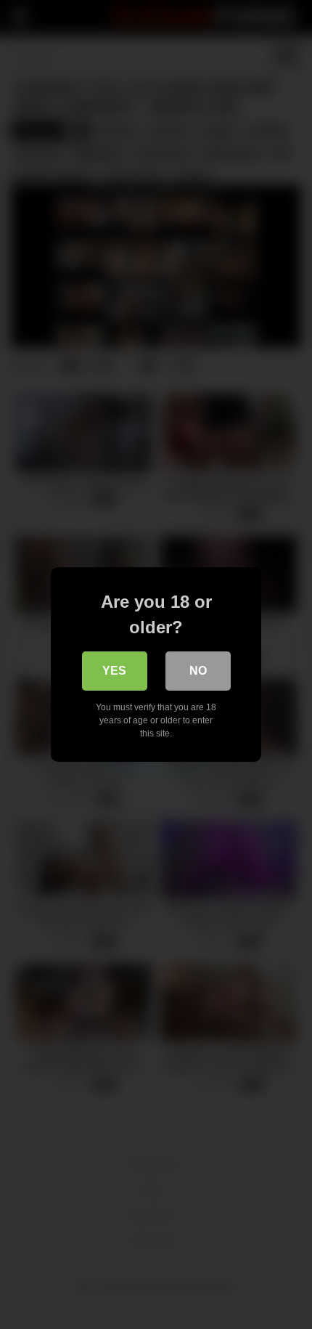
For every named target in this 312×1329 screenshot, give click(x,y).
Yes (114, 670)
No (198, 670)
